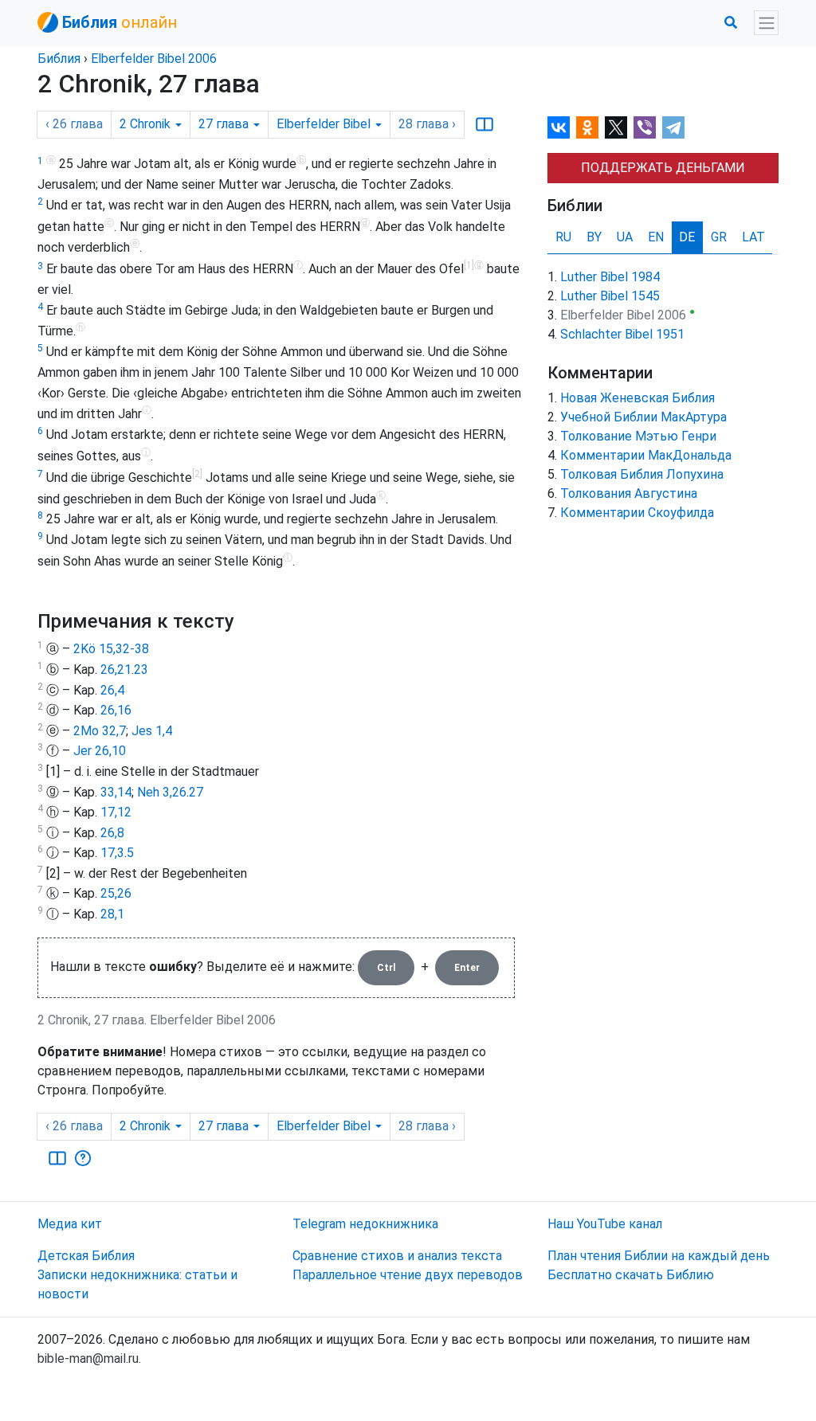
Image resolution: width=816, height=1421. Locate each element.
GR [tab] (719, 237)
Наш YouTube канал (604, 1223)
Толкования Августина (628, 493)
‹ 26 (74, 123)
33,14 (115, 792)
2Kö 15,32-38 (111, 648)
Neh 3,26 (161, 792)
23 (141, 669)
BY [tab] (594, 237)
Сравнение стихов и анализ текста (397, 1255)
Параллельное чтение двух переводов (407, 1274)
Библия (58, 58)
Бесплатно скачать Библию (630, 1274)
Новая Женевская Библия (637, 397)
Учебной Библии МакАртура (643, 417)
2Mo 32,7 (99, 730)
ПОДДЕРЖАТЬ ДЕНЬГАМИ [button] (663, 167)
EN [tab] (656, 237)
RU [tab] (563, 237)
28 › (427, 123)
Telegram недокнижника (365, 1223)
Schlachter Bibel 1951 (622, 334)
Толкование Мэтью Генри (638, 436)
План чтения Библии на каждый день (658, 1255)
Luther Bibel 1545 (610, 295)
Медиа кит (69, 1223)
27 (196, 792)
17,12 (115, 812)
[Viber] (645, 127)
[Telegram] (673, 127)
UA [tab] (625, 237)
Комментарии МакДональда (646, 455)
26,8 (112, 832)
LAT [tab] (753, 237)
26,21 (115, 669)
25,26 (115, 893)
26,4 (112, 690)
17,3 (112, 852)
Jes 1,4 (151, 730)
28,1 (112, 914)
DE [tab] (687, 237)
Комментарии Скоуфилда (637, 512)
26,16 (115, 710)
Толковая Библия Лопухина (642, 474)
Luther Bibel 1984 (610, 276)
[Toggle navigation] (766, 22)
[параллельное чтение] (484, 124)
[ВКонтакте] (558, 127)
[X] (616, 127)
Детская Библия (86, 1255)
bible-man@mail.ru (88, 1358)
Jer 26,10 (99, 750)
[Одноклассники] (587, 127)
